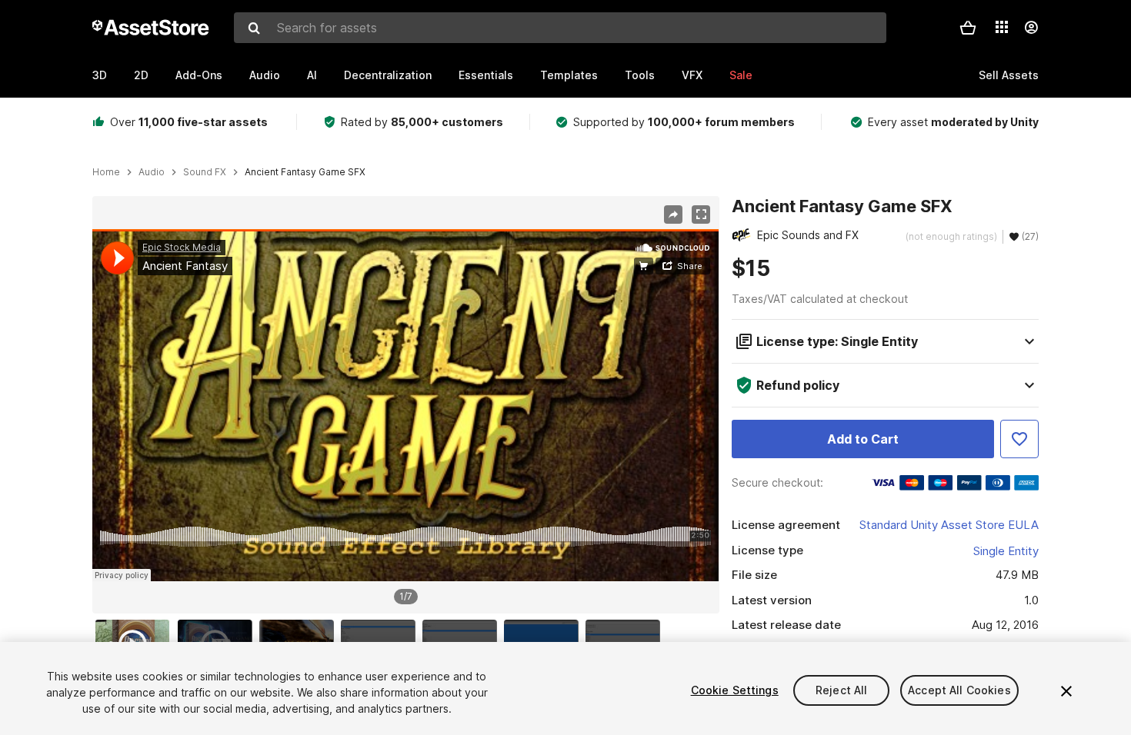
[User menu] (1031, 27)
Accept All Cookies (959, 690)
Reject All (841, 690)
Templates (569, 74)
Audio (264, 74)
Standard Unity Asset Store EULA (949, 524)
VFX (692, 74)
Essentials (486, 74)
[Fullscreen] (701, 214)
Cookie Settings (735, 690)
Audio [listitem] (151, 172)
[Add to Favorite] (1019, 439)
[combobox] (560, 27)
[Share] (673, 214)
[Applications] (1002, 27)
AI (312, 74)
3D (99, 74)
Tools (640, 74)
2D (141, 74)
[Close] (1066, 691)
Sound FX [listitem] (204, 172)
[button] (968, 27)
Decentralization (388, 74)
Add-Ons (198, 74)
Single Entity (1006, 551)
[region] (405, 405)
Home (106, 172)
